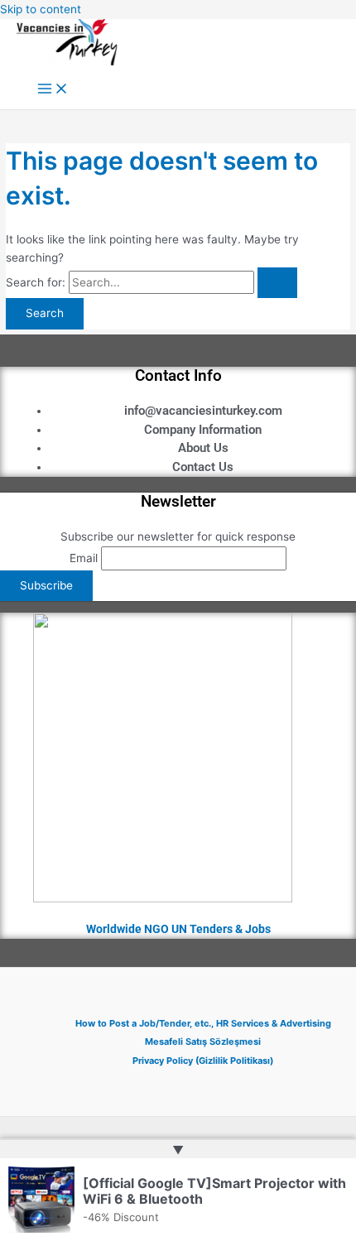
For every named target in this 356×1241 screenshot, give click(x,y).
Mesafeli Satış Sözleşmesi (203, 1041)
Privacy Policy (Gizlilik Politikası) (202, 1060)
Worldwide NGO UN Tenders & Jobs (178, 929)
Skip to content (40, 9)
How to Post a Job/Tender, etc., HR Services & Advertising (203, 1023)
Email (84, 558)
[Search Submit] (277, 283)
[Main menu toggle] (53, 89)
